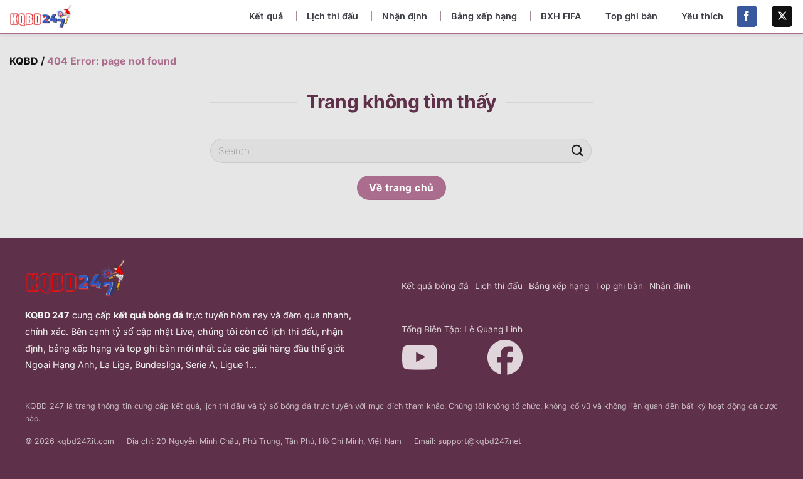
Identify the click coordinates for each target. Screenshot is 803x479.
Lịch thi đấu (332, 16)
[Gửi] (577, 151)
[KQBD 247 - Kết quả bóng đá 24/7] (40, 16)
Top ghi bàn (631, 16)
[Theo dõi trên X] (782, 16)
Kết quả (266, 16)
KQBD (23, 61)
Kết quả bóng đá (435, 286)
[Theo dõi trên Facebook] (747, 16)
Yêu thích (702, 16)
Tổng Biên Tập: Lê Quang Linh (462, 329)
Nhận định (404, 16)
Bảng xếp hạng (484, 16)
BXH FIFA (561, 16)
